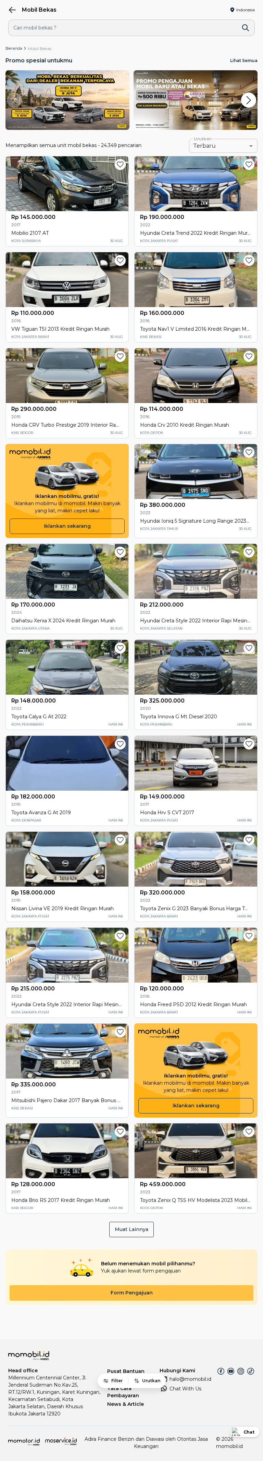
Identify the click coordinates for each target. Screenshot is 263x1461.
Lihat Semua (244, 60)
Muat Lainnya (131, 1229)
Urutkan (203, 138)
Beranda (13, 48)
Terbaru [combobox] (204, 146)
